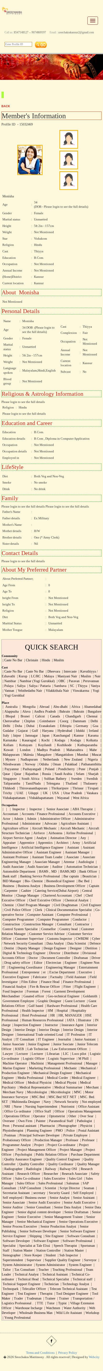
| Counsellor (47, 929)
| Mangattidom (63, 754)
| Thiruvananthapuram (31, 788)
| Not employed (90, 1102)
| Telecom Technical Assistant (67, 1289)
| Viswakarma (79, 690)
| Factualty (55, 977)
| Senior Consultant (37, 1207)
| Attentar (67, 862)
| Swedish (91, 778)
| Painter (39, 1121)
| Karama (91, 735)
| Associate (71, 857)
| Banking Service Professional (38, 876)
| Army (74, 843)
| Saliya (19, 686)
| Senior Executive (28, 1217)
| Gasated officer (32, 996)
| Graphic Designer (48, 1001)
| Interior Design (23, 1030)
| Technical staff (81, 1279)
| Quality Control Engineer (61, 1159)
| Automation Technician (80, 867)
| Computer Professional (71, 914)
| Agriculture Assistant (73, 823)
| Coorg (63, 721)
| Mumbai (81, 754)
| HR (51, 1015)
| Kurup (21, 676)
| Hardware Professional (60, 1006)
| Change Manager (26, 895)
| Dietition (90, 948)
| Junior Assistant (84, 1039)
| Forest (45, 991)
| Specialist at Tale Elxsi (34, 1245)
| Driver (94, 958)
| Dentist (8, 948)
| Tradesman (32, 1298)
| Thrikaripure (58, 788)
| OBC (60, 681)
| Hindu (44, 660)
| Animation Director (62, 838)
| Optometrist (55, 1116)
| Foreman (31, 991)
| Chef (77, 895)
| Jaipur (15, 735)
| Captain (92, 886)
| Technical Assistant (54, 1274)
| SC (70, 686)
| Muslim (57, 660)
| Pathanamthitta (89, 764)
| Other (71, 1116)
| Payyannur (10, 769)
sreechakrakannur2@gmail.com (76, 32)
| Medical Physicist (38, 1082)
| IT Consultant (23, 1039)
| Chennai (90, 716)
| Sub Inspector (67, 1255)
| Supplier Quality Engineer (61, 1260)
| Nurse (16, 1106)
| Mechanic (69, 1068)
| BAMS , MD (46, 871)
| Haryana (46, 731)
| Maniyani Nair (66, 676)
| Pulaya (7, 686)
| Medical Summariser (67, 1087)
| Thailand (69, 783)
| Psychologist (22, 1154)
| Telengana (51, 783)
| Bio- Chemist (32, 881)
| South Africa (28, 778)
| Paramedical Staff (59, 1121)
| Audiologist (84, 862)
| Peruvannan (89, 681)
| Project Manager (69, 1150)
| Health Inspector (31, 1010)
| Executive (84, 972)
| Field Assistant (75, 977)
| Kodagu (58, 740)
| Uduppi (31, 793)
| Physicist (85, 1126)
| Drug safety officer (16, 962)
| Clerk (37, 910)
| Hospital (61, 1010)
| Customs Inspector (59, 938)
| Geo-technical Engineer (62, 996)
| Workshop (91, 1313)
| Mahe (91, 750)
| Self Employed (81, 1193)
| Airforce (38, 833)
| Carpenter (9, 890)
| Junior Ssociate (62, 1044)
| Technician (50, 1284)
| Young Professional (16, 1317)
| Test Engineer (25, 1293)
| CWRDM (80, 938)
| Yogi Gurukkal (13, 695)
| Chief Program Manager (32, 905)
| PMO (58, 1130)
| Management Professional (63, 1063)
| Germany (80, 726)
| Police (69, 1130)
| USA (54, 793)
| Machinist (36, 1063)
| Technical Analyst (25, 1274)
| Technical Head (27, 1279)
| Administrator (30, 823)
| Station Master (22, 1250)
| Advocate (49, 823)
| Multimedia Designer (24, 1102)
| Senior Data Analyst (66, 1207)
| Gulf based (34, 1006)
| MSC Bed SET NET (61, 1097)
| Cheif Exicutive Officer (43, 900)
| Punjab (92, 769)
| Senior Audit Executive (43, 1202)
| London (22, 750)
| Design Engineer (53, 948)
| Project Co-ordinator (60, 1145)
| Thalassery (88, 783)
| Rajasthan (30, 774)
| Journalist (63, 1039)
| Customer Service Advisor (46, 934)
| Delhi (92, 721)
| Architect (61, 843)
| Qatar (16, 774)
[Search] (41, 44)
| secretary (38, 1193)
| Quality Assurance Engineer (22, 1159)
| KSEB (18, 1049)
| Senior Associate (56, 809)
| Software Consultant (80, 1236)
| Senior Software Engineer (76, 1231)
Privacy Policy (67, 1352)
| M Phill (82, 1058)
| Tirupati (91, 788)
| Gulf (33, 731)
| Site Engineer (54, 1236)
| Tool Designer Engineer (70, 1293)
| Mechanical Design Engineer (51, 1073)
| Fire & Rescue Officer (44, 986)
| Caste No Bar (12, 660)
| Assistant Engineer (47, 852)
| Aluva (25, 711)
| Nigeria (91, 759)
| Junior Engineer (37, 1044)
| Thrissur (76, 788)
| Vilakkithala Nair (56, 690)
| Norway (28, 764)
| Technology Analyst (74, 1284)
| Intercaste (69, 671)
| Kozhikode (62, 745)
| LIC (64, 1054)
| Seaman (87, 1188)
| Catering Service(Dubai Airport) (55, 890)
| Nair (96, 676)
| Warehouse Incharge (27, 1308)
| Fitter (66, 986)
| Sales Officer (24, 1183)
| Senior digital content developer (38, 1212)
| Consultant (62, 924)
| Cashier (24, 890)
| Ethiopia (64, 726)
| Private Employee (74, 1135)
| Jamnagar (30, 735)
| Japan (44, 735)
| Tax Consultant (23, 1269)
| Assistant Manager (76, 852)
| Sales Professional (49, 1183)
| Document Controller (54, 958)
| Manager (90, 1063)
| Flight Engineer (84, 986)
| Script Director (68, 1188)
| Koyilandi (43, 745)
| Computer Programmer (52, 919)
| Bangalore (93, 711)
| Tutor (49, 1303)
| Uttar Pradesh (71, 793)
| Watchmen (51, 1308)
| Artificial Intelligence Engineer (40, 847)
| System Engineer (79, 1265)
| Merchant (91, 1087)
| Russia (45, 774)
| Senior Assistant (82, 1198)
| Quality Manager (87, 1164)
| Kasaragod (27, 740)
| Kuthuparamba (85, 745)
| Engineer (69, 962)
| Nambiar (9, 681)
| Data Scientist (75, 943)
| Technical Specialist (54, 1279)
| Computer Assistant (39, 914)
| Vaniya (94, 686)
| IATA (69, 1020)
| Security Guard (57, 1193)
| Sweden (75, 778)
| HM (49, 1010)
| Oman (55, 764)
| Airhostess (54, 833)
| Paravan (73, 681)
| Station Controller (47, 1250)
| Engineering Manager (59, 967)
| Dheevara (52, 671)
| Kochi (43, 740)
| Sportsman (86, 1245)
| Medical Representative (34, 1087)
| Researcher (49, 1174)
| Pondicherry (65, 769)
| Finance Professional (75, 982)
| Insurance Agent (71, 1025)
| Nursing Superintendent (40, 1106)
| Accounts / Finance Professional (42, 814)
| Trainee (48, 1298)
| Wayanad (61, 798)
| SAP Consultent (29, 1188)
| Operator (38, 1116)
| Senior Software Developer (37, 1231)
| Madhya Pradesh (46, 750)
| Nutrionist (66, 1106)
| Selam (79, 774)
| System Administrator (49, 1265)
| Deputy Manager (27, 948)
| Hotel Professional (33, 1015)
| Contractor (80, 924)
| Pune (81, 769)
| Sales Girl (74, 1178)
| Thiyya (81, 686)
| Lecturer (21, 1054)
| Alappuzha (10, 711)
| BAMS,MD (66, 871)
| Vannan (8, 690)
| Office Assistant (87, 1106)
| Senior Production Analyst (57, 1226)
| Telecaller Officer (32, 1289)
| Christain (30, 660)
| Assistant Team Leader (46, 857)
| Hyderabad (63, 731)
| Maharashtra (72, 750)
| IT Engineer (44, 1039)
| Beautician (88, 876)
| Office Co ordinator (16, 1111)
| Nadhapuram (27, 759)
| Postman (9, 1135)
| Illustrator (83, 1020)
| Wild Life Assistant (67, 1313)
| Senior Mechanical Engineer (34, 1221)
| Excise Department (61, 972)
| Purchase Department (84, 1154)
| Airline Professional (78, 833)
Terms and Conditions (40, 1352)
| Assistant (71, 847)
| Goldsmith (88, 996)
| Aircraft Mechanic (43, 828)
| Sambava (59, 686)
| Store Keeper (32, 1255)
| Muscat (95, 754)
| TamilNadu (31, 783)
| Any (82, 838)
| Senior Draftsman (75, 1212)
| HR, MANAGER (69, 1015)
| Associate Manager (46, 862)
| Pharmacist (46, 1126)
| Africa (74, 707)
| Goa (93, 726)
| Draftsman (79, 958)
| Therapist (44, 1293)
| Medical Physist (64, 1082)
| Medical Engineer (82, 1078)
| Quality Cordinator (59, 1164)
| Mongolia (26, 707)
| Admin (17, 819)
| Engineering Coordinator (24, 967)
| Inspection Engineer (26, 1025)
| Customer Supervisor (28, 938)
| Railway (49, 1169)
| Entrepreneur (29, 972)
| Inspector (17, 809)
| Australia (9, 707)
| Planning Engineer (38, 1130)
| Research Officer (27, 1174)
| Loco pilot (77, 1054)
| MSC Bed (37, 1097)
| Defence (94, 943)
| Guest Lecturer (73, 1001)
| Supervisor (32, 1260)
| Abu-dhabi (59, 707)
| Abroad (42, 707)
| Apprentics (43, 843)
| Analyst (40, 838)
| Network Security (65, 1102)
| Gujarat (21, 731)
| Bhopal (8, 716)
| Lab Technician (36, 1049)
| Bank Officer (87, 871)
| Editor (36, 962)
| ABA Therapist (81, 809)
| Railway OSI (67, 1169)
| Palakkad (69, 764)
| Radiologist (32, 1169)
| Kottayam (23, 745)
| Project (38, 1145)
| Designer (74, 948)
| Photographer (66, 1126)
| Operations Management (83, 1111)
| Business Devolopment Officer (63, 886)
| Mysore (8, 759)
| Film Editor (28, 982)
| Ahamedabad (91, 707)
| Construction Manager (37, 924)
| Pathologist (83, 1121)
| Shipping (34, 1236)
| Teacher (42, 1269)
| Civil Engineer (90, 905)
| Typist (61, 1303)
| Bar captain (70, 876)
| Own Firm (24, 1121)
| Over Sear (85, 1116)
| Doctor (32, 958)
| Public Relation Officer (50, 1154)
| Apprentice (25, 843)
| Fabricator (38, 977)
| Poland (48, 769)
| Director (53, 953)
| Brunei (23, 716)
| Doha (16, 726)
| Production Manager (47, 1140)
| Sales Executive (53, 1178)
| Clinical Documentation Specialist (67, 910)
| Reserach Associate (73, 1174)
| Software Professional (76, 1241)
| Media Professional (29, 1078)
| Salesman (71, 1183)
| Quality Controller (30, 1164)
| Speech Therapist (64, 1245)
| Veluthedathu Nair (28, 690)
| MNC (76, 1092)
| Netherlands (49, 759)
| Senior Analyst (58, 1198)
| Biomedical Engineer (59, 881)
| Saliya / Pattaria (38, 686)
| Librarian (51, 1054)
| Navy (46, 1102)
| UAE (18, 793)
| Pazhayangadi (30, 769)
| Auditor (56, 867)
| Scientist (49, 1188)
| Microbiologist (35, 1092)
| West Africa (79, 798)
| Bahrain (63, 711)
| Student (49, 1255)
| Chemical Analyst (75, 900)
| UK (44, 793)
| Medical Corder (56, 1078)
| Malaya (47, 676)
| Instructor (50, 1025)
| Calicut (38, 716)
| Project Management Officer (35, 1150)
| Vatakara (90, 793)
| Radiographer (12, 1169)
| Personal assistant (23, 1126)
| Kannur (77, 735)
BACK (5, 106)
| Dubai (28, 726)
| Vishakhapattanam (39, 798)
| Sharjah (92, 774)
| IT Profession (74, 1034)
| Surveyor (89, 1260)
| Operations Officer (16, 1116)
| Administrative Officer (54, 819)
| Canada (53, 716)
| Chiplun (28, 721)
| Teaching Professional (66, 1269)
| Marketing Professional (43, 1068)
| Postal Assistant (87, 1130)
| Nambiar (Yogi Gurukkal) (36, 681)
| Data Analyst (54, 943)
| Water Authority (73, 1308)
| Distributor (70, 953)
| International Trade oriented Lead (39, 1034)
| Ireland (92, 731)
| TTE (38, 1303)
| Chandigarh (71, 716)
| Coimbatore (46, 721)
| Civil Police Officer (16, 910)
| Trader (17, 1298)
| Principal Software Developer (38, 1135)
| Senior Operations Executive (77, 1221)
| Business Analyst (27, 886)
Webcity (94, 1357)
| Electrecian (52, 962)
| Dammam (78, 721)
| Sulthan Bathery (53, 778)
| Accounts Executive (80, 814)
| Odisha (42, 764)
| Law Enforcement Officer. (68, 1049)
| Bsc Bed (82, 881)
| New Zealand (71, 759)
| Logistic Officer (32, 1058)
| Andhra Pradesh (43, 711)
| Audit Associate (36, 867)
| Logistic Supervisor (60, 1058)
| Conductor (78, 919)
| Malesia (27, 754)
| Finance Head (48, 982)
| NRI (6, 1106)
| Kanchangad (60, 735)
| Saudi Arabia (62, 774)
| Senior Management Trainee (62, 1217)
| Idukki (79, 731)
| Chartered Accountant (56, 895)
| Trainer (62, 1298)
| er (43, 972)
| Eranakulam (45, 726)
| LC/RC (34, 676)
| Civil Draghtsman (64, 905)
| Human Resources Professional (41, 1020)
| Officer (58, 1111)
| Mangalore (43, 754)
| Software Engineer (45, 1241)
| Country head (67, 929)
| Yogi (94, 690)
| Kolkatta (89, 740)
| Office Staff (41, 1111)
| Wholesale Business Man (34, 1313)
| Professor (70, 1140)
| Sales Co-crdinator (26, 1178)
